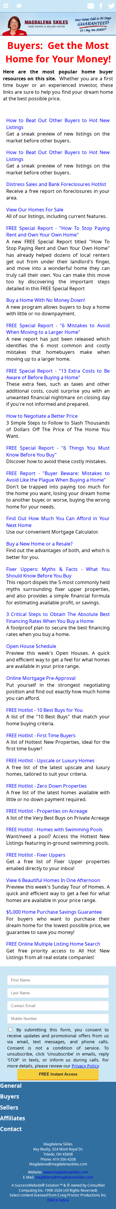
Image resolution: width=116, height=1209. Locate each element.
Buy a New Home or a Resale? (39, 543)
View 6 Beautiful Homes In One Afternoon (53, 880)
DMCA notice (58, 1200)
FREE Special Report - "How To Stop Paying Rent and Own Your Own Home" (58, 231)
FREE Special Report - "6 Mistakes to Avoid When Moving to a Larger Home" (58, 328)
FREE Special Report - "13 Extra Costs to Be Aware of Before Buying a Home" (58, 374)
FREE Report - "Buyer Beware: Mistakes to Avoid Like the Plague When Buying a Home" (58, 476)
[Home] (19, 6)
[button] (57, 1074)
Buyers (9, 1096)
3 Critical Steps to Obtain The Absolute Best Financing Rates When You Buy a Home (58, 617)
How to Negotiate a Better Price (42, 416)
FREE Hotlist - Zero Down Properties (46, 786)
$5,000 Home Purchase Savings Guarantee (54, 912)
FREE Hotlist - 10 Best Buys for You (44, 710)
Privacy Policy (85, 1066)
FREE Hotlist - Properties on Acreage (46, 811)
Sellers (9, 1107)
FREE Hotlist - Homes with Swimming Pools (54, 829)
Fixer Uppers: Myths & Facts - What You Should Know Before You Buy (58, 572)
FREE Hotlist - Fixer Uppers (35, 855)
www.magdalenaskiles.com (65, 1172)
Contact (11, 1129)
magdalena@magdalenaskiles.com (64, 1177)
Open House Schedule (31, 646)
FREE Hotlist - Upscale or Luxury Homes (50, 760)
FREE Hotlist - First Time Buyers (41, 735)
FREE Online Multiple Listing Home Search (53, 944)
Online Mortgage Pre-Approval (41, 678)
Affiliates (12, 1118)
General (11, 1085)
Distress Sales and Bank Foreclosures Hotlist (56, 184)
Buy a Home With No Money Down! (45, 300)
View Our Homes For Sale (34, 209)
